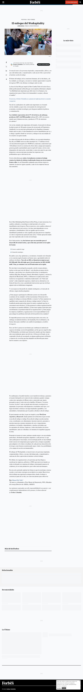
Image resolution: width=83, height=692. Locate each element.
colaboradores (20, 26)
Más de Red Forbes (12, 549)
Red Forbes (31, 19)
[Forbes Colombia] (35, 2)
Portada (23, 19)
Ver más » (59, 688)
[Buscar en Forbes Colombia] (80, 2)
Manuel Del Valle (17, 480)
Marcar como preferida (43, 64)
